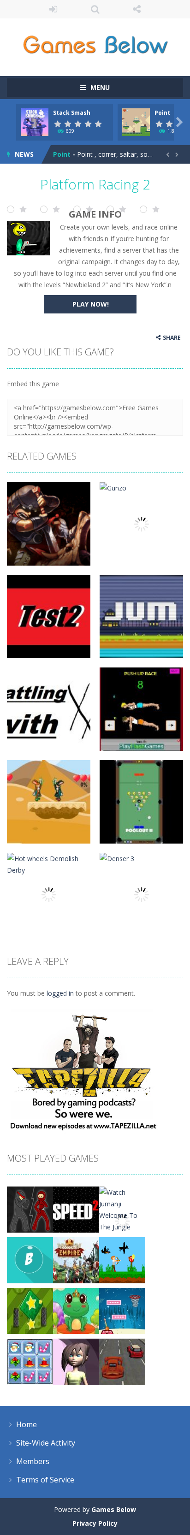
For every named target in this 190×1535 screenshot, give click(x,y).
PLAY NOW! (90, 304)
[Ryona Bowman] (122, 1259)
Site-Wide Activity (45, 1443)
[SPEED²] (76, 1208)
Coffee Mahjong (79, 157)
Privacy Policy (95, 1523)
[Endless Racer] (122, 1361)
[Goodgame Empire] (76, 1259)
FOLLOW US (136, 9)
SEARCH (95, 9)
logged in (60, 993)
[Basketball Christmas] (122, 1310)
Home (26, 1424)
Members (32, 1461)
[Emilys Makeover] (76, 1361)
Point (162, 113)
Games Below (113, 1509)
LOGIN (53, 9)
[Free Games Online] (95, 43)
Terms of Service (45, 1480)
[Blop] (30, 1259)
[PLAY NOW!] (34, 121)
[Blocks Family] (30, 1310)
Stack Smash (71, 113)
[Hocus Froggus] (76, 1310)
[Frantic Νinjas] (30, 1208)
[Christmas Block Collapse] (30, 1361)
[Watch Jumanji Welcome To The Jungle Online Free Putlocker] (122, 1220)
